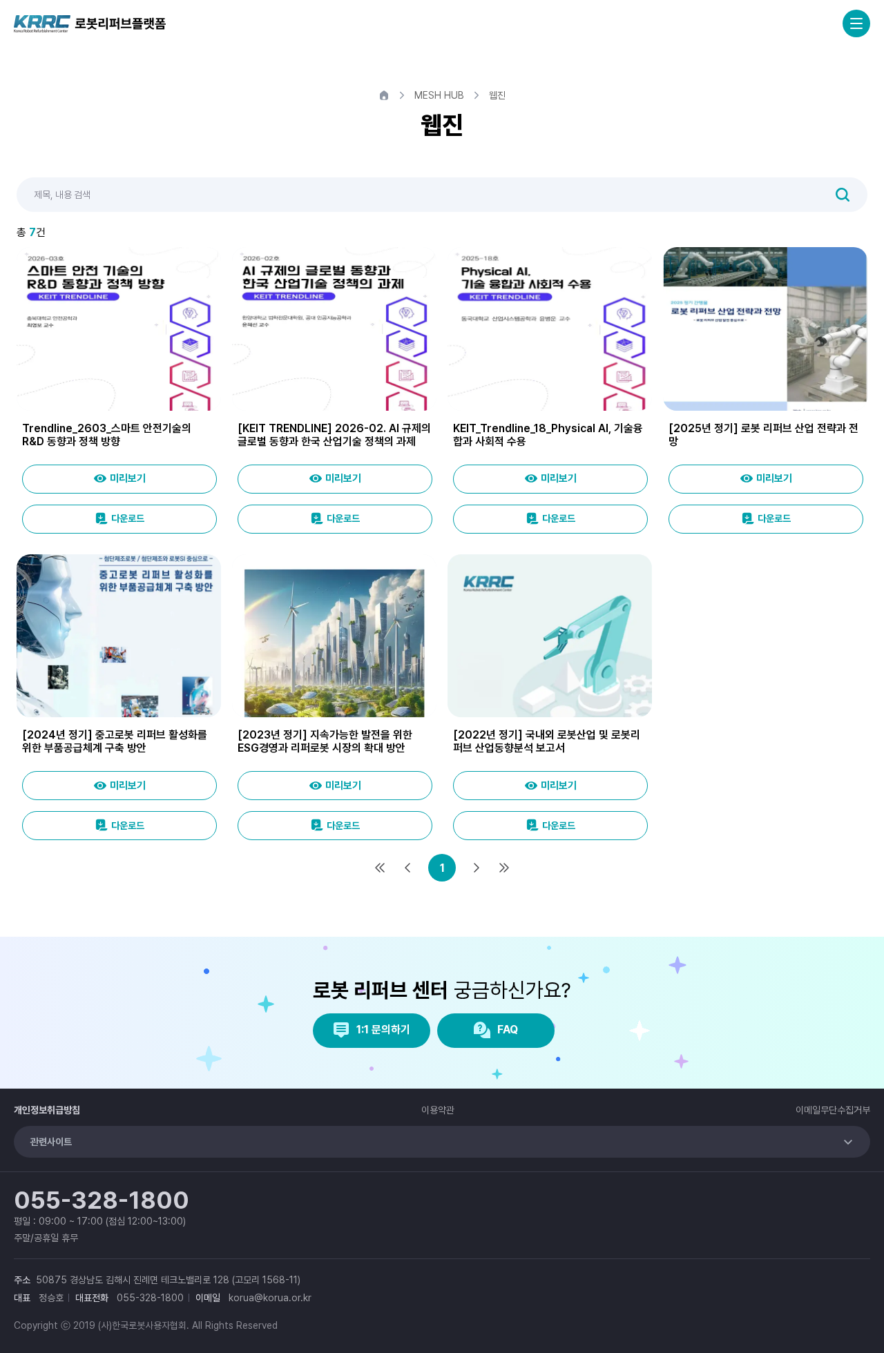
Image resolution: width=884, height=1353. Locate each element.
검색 (842, 194)
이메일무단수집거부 (833, 1110)
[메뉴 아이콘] (856, 23)
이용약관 (437, 1110)
